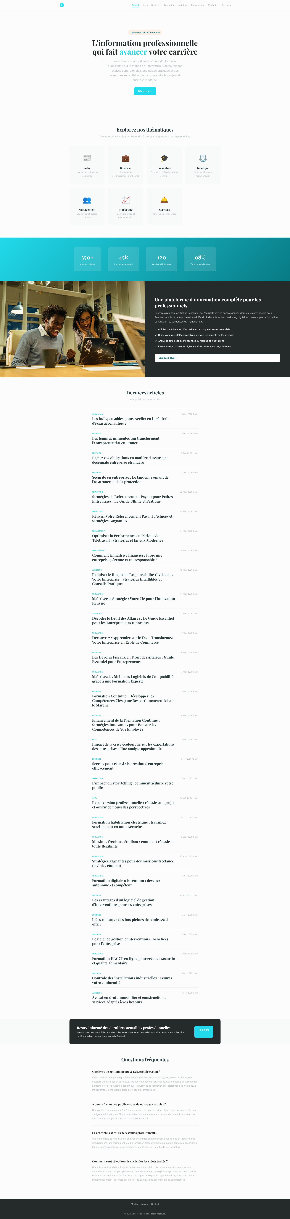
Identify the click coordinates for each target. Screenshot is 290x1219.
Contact (155, 1204)
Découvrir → (145, 91)
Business (156, 5)
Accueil (135, 5)
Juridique (183, 5)
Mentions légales (139, 1204)
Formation (169, 5)
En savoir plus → (168, 357)
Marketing (213, 5)
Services (226, 5)
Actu (145, 5)
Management (198, 5)
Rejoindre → (204, 1031)
